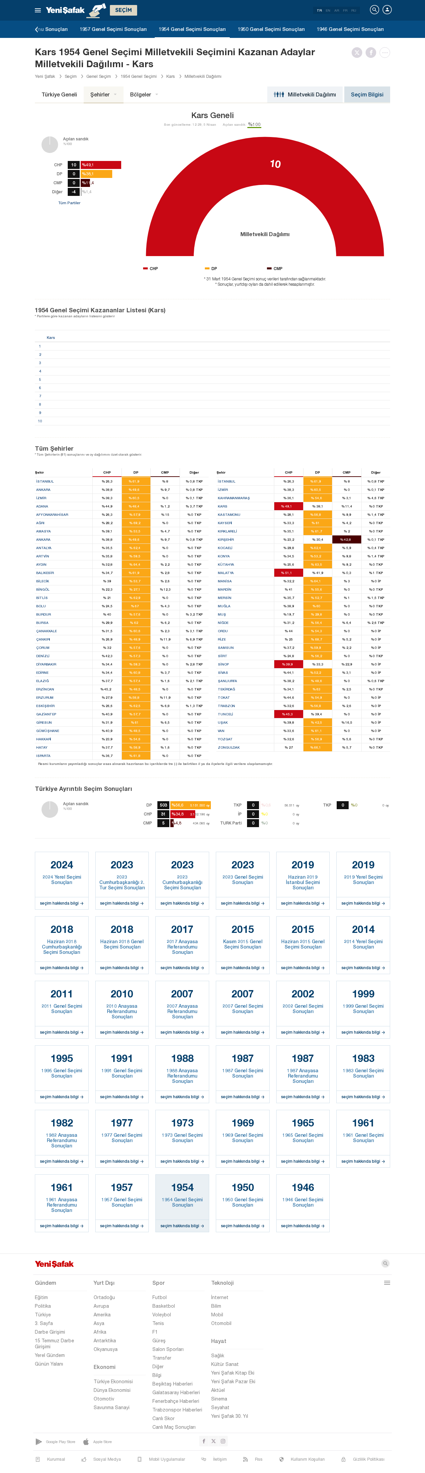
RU (353, 10)
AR (336, 10)
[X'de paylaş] (359, 52)
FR (345, 10)
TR (319, 10)
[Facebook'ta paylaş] (373, 52)
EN (328, 10)
